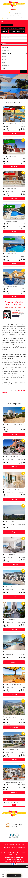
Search (23, 71)
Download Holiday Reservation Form (14, 857)
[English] (12, 9)
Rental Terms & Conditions (14, 859)
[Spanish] (15, 9)
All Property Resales (7, 25)
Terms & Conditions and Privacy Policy (14, 861)
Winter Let (12, 31)
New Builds (21, 28)
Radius (4, 43)
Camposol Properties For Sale (9, 28)
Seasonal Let (20, 31)
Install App (14, 875)
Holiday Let (4, 31)
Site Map (24, 870)
